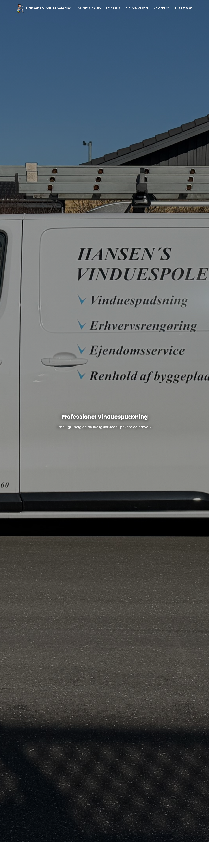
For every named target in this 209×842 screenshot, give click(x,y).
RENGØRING (113, 8)
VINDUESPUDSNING (89, 8)
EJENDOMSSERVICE (137, 8)
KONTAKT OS (162, 8)
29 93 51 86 (185, 8)
